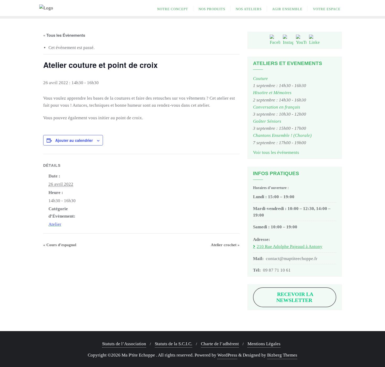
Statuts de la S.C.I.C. (173, 343)
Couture (260, 78)
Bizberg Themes (282, 355)
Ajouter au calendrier (74, 140)
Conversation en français (276, 107)
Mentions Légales (264, 343)
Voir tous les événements (276, 152)
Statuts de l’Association (124, 343)
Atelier (54, 224)
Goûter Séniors (267, 121)
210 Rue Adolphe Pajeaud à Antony (289, 246)
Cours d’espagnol (59, 245)
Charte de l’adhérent (220, 343)
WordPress (227, 355)
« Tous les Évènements (64, 35)
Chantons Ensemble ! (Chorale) (282, 135)
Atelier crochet (225, 245)
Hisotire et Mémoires (272, 92)
